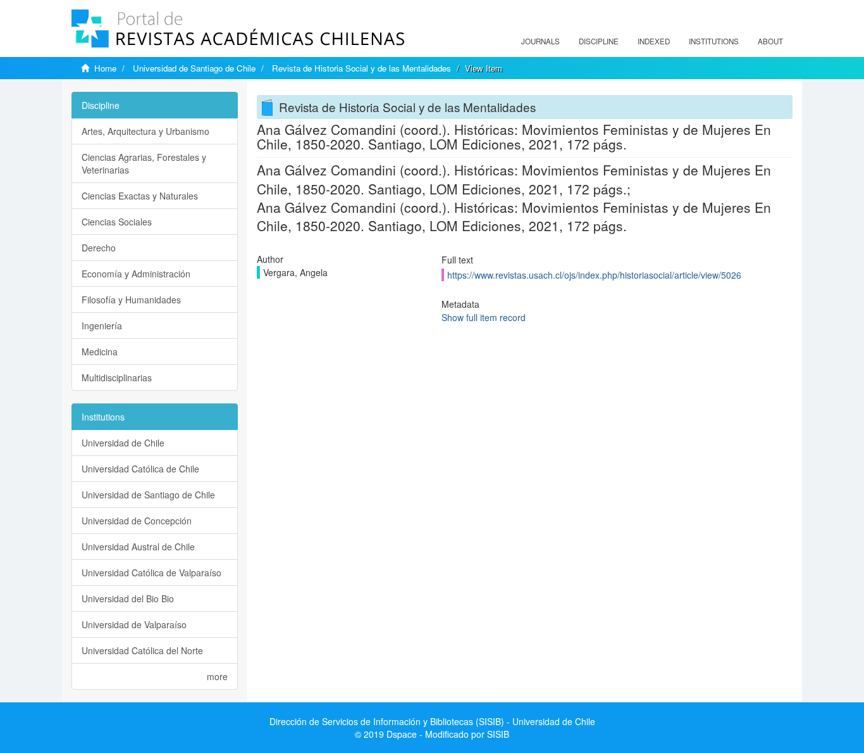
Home (105, 68)
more (217, 676)
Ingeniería (102, 325)
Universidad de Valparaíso (134, 624)
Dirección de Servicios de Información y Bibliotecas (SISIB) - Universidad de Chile (432, 721)
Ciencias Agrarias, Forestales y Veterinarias (144, 163)
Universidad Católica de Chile (140, 468)
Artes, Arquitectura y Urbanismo (145, 131)
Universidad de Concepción (137, 520)
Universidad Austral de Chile (138, 546)
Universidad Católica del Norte (142, 650)
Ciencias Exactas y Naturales (140, 195)
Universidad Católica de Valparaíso (151, 572)
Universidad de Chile (123, 442)
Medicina (100, 351)
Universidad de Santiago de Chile (194, 68)
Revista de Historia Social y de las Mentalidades (361, 68)
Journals (540, 41)
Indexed (654, 41)
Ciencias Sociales (117, 221)
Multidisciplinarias (117, 377)
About (770, 41)
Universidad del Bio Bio (128, 598)
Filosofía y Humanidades (131, 299)
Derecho (99, 247)
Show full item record (483, 317)
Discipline (599, 41)
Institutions (714, 41)
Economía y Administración (136, 273)
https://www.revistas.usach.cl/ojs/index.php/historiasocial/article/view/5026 (594, 275)
